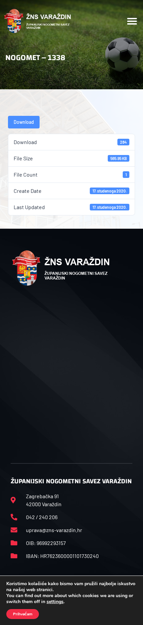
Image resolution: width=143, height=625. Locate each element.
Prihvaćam (22, 614)
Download (24, 122)
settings (55, 602)
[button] (132, 21)
